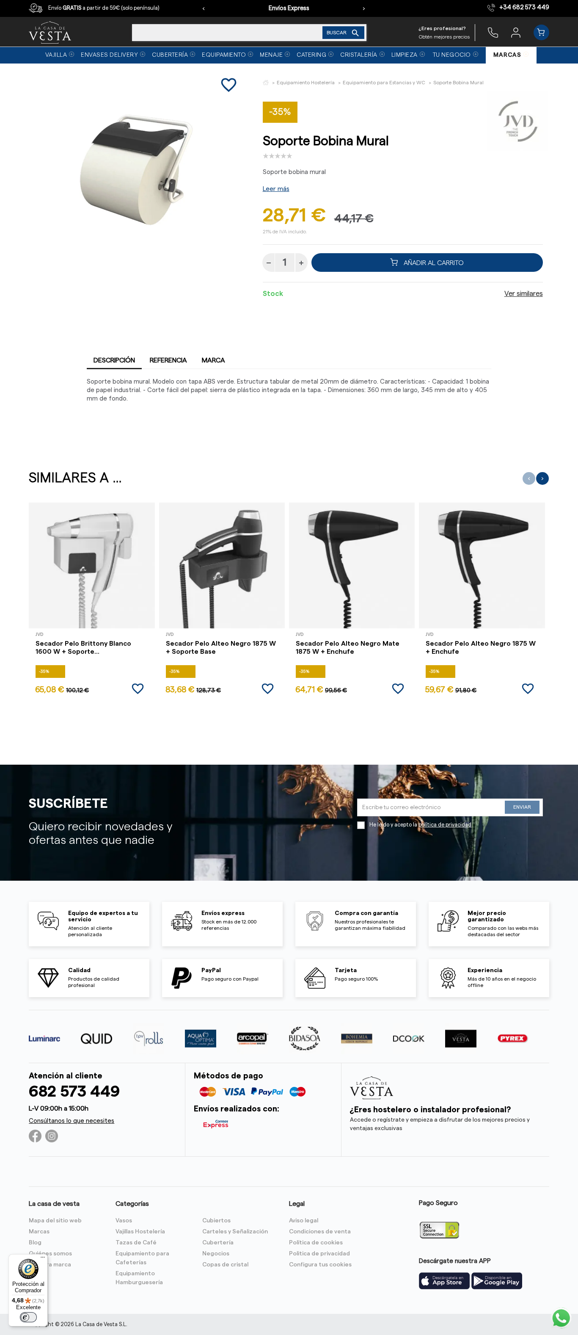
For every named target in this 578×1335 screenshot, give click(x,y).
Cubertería (218, 1243)
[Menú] (43, 1259)
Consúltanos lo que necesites (71, 1121)
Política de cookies (316, 1243)
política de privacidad (444, 824)
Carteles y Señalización (235, 1232)
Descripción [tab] (114, 360)
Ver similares (523, 293)
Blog (35, 1243)
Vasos (124, 1221)
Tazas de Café (136, 1243)
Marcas (39, 1232)
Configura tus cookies (320, 1265)
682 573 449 (74, 1092)
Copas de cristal (225, 1265)
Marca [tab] (213, 360)
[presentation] (203, 8)
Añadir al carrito (433, 262)
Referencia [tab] (168, 360)
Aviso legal (303, 1221)
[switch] (28, 1317)
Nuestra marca (50, 1265)
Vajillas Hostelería (140, 1232)
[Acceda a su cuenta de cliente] (516, 32)
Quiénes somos (50, 1254)
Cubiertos (216, 1221)
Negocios (215, 1254)
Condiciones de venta (320, 1232)
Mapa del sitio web (55, 1221)
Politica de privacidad (319, 1254)
